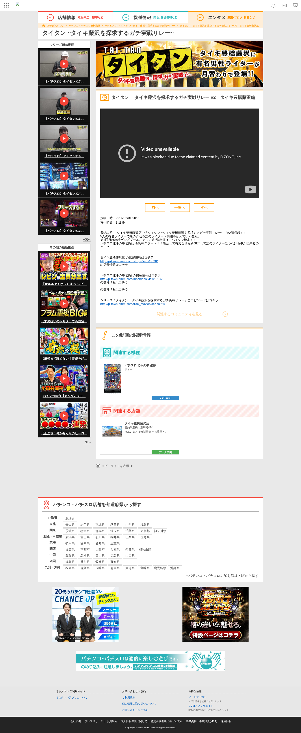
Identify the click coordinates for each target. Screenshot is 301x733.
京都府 (85, 549)
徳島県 (70, 562)
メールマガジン (197, 697)
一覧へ (87, 239)
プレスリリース (94, 721)
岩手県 (85, 525)
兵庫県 (115, 549)
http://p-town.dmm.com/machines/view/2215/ (131, 279)
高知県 (115, 562)
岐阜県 (70, 543)
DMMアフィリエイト (200, 705)
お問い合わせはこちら (135, 710)
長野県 (145, 537)
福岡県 (70, 568)
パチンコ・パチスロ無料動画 (84, 25)
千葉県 (130, 531)
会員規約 (112, 721)
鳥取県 (70, 555)
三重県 (115, 543)
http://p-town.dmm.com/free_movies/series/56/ (132, 304)
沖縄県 (175, 568)
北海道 (70, 518)
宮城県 (100, 525)
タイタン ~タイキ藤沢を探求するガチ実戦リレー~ (148, 25)
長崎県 (100, 568)
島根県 (85, 555)
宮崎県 (145, 568)
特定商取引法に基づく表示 (166, 721)
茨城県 (70, 531)
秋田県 (115, 525)
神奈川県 (160, 531)
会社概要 (76, 721)
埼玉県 (115, 531)
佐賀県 (85, 568)
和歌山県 (145, 549)
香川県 (85, 562)
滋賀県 (70, 549)
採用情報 (226, 721)
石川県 (100, 537)
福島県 (145, 525)
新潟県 (70, 537)
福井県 (115, 537)
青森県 (70, 525)
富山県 (85, 537)
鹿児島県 (160, 568)
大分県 (130, 568)
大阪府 (100, 549)
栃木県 (85, 531)
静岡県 (85, 543)
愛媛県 (100, 562)
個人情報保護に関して (134, 721)
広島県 (115, 555)
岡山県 (100, 555)
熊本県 (115, 568)
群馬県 (100, 531)
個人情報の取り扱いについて (139, 703)
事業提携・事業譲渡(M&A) (201, 721)
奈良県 (130, 549)
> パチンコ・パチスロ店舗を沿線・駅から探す (222, 575)
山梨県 (130, 537)
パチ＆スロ (111, 25)
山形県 (130, 525)
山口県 (130, 555)
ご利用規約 (128, 697)
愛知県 (100, 543)
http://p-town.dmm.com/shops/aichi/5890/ (129, 261)
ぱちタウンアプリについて (71, 697)
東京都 (145, 531)
